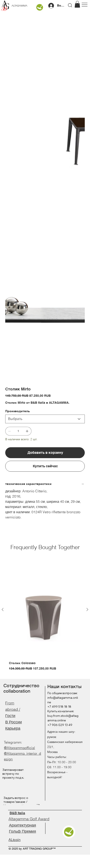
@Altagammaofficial (19, 748)
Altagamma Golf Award (29, 818)
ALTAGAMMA (19, 6)
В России (13, 721)
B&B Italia (17, 813)
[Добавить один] (27, 431)
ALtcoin (15, 839)
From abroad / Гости (12, 709)
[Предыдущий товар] (2, 609)
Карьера (12, 728)
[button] (77, 4)
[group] (45, 616)
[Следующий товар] (87, 609)
